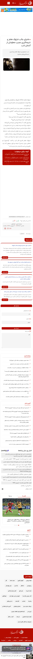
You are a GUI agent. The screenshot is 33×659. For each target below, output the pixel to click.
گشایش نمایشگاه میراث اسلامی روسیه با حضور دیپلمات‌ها (17, 426)
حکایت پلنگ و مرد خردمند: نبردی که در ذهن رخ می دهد (17, 291)
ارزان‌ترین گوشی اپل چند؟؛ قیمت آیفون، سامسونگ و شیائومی (16, 155)
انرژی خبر (29, 611)
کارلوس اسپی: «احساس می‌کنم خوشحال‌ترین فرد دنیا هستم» (16, 429)
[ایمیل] (8, 228)
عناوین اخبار (16, 637)
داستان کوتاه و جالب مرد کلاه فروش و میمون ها (19, 262)
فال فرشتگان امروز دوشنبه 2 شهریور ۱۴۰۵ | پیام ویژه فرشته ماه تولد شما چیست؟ (14, 648)
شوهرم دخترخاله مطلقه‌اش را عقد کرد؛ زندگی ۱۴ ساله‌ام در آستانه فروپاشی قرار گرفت (17, 375)
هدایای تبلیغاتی (17, 606)
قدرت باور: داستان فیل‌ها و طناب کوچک (21, 245)
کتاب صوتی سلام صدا (26, 596)
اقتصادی (21, 640)
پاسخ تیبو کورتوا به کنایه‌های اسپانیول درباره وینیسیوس (17, 440)
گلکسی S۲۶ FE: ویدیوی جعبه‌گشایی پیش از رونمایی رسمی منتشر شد (16, 564)
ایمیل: (27, 319)
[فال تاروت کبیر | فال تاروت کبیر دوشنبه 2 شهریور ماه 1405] (29, 656)
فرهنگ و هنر (8, 637)
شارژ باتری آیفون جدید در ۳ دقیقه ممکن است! (19, 552)
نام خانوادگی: (26, 310)
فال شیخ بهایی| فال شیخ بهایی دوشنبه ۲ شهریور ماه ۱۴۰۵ (17, 417)
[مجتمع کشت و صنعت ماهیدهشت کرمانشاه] (16, 10)
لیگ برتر (16, 585)
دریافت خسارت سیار (27, 606)
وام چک (29, 601)
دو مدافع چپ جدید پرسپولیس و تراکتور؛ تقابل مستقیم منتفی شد (16, 392)
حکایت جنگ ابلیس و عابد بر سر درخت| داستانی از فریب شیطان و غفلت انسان (17, 278)
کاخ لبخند (17, 601)
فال (6, 580)
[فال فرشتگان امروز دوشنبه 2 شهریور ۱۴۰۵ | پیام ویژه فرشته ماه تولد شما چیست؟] (29, 649)
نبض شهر (21, 591)
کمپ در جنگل (10, 616)
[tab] (23, 496)
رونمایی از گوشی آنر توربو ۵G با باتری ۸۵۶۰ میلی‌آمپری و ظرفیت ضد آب (15, 535)
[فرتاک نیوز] (25, 5)
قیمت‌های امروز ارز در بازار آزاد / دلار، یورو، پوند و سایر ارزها (16, 162)
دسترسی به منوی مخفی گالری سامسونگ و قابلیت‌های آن (17, 540)
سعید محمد (12, 580)
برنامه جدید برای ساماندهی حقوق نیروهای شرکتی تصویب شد (16, 384)
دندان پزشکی (9, 601)
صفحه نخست (24, 637)
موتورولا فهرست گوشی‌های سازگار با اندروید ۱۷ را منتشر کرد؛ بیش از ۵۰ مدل (16, 544)
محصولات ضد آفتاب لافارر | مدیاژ (24, 622)
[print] (5, 228)
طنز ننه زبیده (28, 591)
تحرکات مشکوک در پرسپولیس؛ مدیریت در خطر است (18, 367)
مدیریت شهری (28, 640)
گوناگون (13, 224)
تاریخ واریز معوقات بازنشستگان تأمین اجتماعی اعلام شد (17, 396)
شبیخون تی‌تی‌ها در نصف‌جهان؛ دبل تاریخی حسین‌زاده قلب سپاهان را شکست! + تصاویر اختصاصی (18, 521)
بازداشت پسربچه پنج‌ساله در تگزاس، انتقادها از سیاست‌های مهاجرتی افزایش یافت (17, 421)
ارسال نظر (16, 328)
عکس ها (24, 496)
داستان (22, 233)
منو (15, 3)
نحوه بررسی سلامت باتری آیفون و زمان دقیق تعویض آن (17, 556)
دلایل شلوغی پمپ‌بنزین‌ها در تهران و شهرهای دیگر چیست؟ (16, 371)
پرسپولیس (29, 585)
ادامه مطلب (5, 257)
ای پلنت (18, 616)
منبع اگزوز (4, 596)
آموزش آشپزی (20, 580)
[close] (30, 645)
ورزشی (14, 640)
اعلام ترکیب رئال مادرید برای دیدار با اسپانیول (19, 364)
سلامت (9, 640)
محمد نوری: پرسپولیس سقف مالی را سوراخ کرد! (19, 360)
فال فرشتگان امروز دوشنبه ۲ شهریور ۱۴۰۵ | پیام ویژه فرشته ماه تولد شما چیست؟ (16, 412)
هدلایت (23, 601)
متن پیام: (27, 331)
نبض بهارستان (9, 585)
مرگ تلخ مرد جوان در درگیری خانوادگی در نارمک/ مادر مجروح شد (16, 158)
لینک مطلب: (28, 216)
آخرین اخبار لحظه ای (6, 606)
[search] (8, 3)
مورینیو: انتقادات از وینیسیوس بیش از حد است (19, 444)
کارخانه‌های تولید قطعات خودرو (18, 611)
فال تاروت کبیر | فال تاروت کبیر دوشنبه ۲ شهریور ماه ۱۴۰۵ (17, 408)
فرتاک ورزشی (28, 580)
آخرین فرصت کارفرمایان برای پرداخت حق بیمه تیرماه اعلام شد (16, 380)
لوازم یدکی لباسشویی (26, 616)
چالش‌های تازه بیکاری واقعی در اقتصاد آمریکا (20, 437)
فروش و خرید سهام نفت (14, 596)
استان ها (3, 640)
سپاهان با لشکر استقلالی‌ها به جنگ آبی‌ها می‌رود (19, 387)
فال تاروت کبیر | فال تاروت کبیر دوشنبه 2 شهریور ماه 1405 (13, 656)
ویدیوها (10, 496)
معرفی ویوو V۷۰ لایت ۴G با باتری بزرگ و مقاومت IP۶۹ (18, 560)
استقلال (22, 585)
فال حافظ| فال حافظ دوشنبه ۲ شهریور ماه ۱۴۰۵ (19, 433)
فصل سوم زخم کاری (12, 591)
